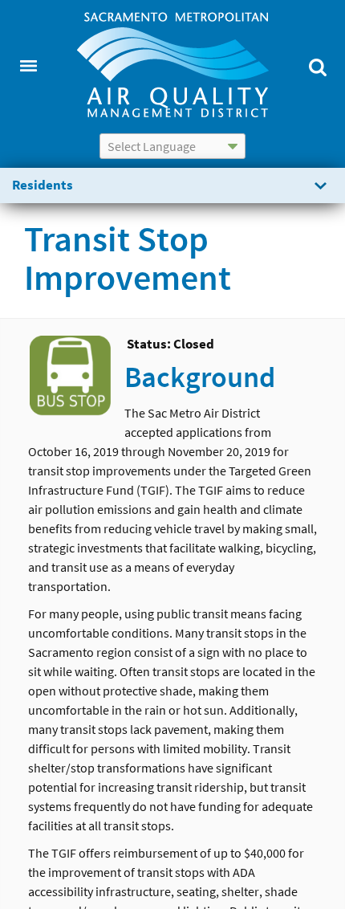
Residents (42, 185)
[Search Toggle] (317, 65)
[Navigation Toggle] (28, 65)
